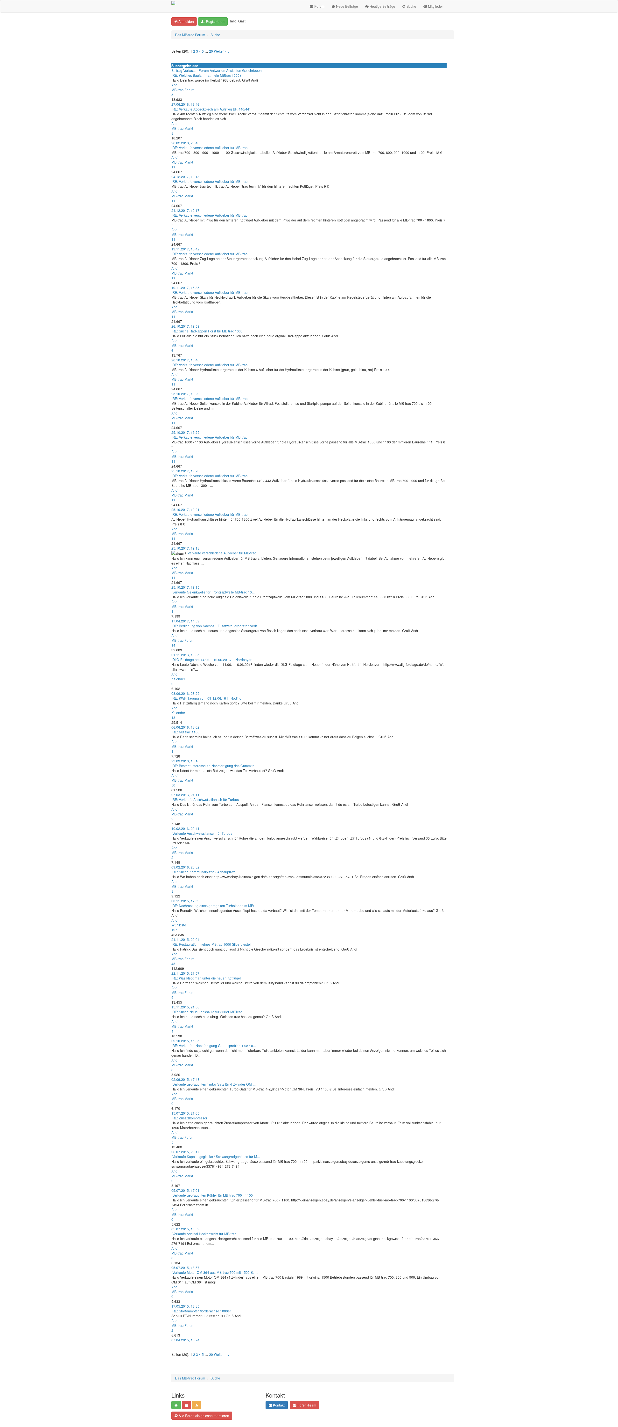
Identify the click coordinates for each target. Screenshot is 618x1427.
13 (173, 717)
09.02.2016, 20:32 (185, 867)
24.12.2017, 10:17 (185, 210)
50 (173, 785)
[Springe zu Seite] (229, 51)
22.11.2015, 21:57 (185, 973)
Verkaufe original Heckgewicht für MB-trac (204, 1233)
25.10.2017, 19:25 (185, 432)
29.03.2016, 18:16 (185, 760)
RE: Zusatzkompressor (189, 1118)
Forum (318, 6)
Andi (174, 85)
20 (211, 51)
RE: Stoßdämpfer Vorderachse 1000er (201, 1311)
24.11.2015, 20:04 (185, 939)
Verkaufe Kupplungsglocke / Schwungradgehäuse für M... (216, 1156)
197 (174, 929)
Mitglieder (435, 6)
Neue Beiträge (346, 6)
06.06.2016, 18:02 (185, 727)
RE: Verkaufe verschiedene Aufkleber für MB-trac (209, 147)
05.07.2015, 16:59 (185, 1229)
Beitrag (176, 70)
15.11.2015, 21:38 (185, 1007)
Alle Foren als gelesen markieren (203, 1415)
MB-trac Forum (183, 89)
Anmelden (185, 21)
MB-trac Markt (182, 128)
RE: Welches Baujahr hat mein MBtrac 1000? (206, 75)
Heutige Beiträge (382, 6)
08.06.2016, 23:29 (185, 693)
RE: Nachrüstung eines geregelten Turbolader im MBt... (214, 905)
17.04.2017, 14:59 (185, 621)
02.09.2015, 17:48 (185, 1079)
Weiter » (220, 51)
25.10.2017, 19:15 (185, 587)
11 (173, 167)
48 (173, 963)
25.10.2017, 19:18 (185, 548)
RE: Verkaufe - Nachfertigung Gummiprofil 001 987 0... (214, 1045)
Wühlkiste (178, 925)
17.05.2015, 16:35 (185, 1306)
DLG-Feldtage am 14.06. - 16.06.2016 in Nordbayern (212, 659)
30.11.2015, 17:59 (185, 900)
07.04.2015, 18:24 (185, 1339)
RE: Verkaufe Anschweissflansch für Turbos (205, 799)
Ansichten (233, 70)
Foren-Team (306, 1405)
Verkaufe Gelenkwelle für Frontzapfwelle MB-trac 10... (213, 592)
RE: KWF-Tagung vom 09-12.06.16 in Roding (206, 698)
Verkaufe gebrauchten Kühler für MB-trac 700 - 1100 (212, 1195)
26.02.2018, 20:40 (185, 142)
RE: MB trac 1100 (185, 732)
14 (173, 645)
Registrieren (215, 21)
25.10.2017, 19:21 (185, 509)
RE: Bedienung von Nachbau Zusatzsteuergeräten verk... (216, 625)
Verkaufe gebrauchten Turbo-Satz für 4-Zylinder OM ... (214, 1084)
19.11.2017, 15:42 (185, 249)
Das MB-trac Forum (190, 34)
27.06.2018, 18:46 (185, 104)
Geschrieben (252, 70)
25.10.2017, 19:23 (185, 471)
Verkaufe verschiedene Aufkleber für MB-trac (222, 553)
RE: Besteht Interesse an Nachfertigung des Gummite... (214, 765)
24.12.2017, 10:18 (185, 176)
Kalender (178, 678)
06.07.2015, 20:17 (185, 1151)
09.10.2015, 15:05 (185, 1040)
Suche (411, 6)
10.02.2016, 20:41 (185, 828)
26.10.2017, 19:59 (185, 326)
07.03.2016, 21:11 (185, 794)
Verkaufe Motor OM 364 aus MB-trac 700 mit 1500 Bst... (215, 1272)
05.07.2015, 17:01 (185, 1190)
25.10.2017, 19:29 (185, 393)
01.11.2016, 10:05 (185, 654)
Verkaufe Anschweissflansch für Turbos (202, 833)
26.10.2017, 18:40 (185, 360)
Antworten (217, 70)
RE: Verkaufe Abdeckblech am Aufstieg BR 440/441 (211, 109)
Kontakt (278, 1405)
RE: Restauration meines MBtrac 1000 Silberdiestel (211, 944)
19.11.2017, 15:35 (185, 287)
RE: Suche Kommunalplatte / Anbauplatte (204, 871)
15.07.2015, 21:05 (185, 1113)
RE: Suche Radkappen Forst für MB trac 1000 (207, 331)
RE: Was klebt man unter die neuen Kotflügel (206, 978)
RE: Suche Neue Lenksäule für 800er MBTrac (207, 1011)
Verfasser (190, 70)
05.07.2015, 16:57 (185, 1267)
